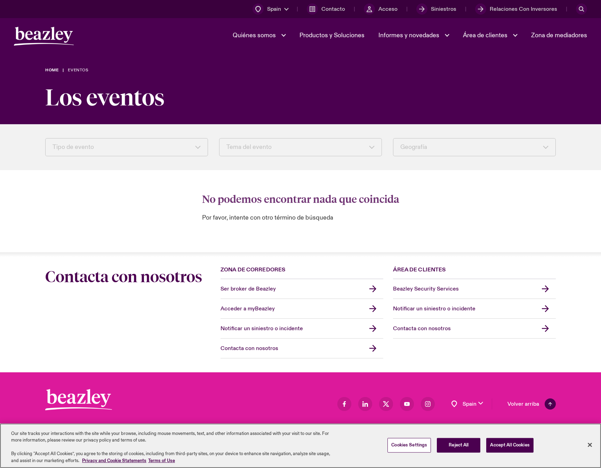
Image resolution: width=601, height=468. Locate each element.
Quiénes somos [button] (255, 35)
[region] (300, 445)
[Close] (590, 445)
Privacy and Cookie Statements (114, 460)
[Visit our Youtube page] (407, 404)
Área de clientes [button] (486, 35)
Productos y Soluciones (331, 35)
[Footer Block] (78, 399)
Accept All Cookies (509, 445)
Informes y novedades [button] (409, 35)
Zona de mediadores (559, 35)
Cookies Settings (409, 445)
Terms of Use (161, 460)
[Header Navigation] (44, 36)
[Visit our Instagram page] (428, 404)
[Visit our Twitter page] (386, 404)
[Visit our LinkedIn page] (365, 404)
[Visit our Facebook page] (344, 404)
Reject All (458, 445)
